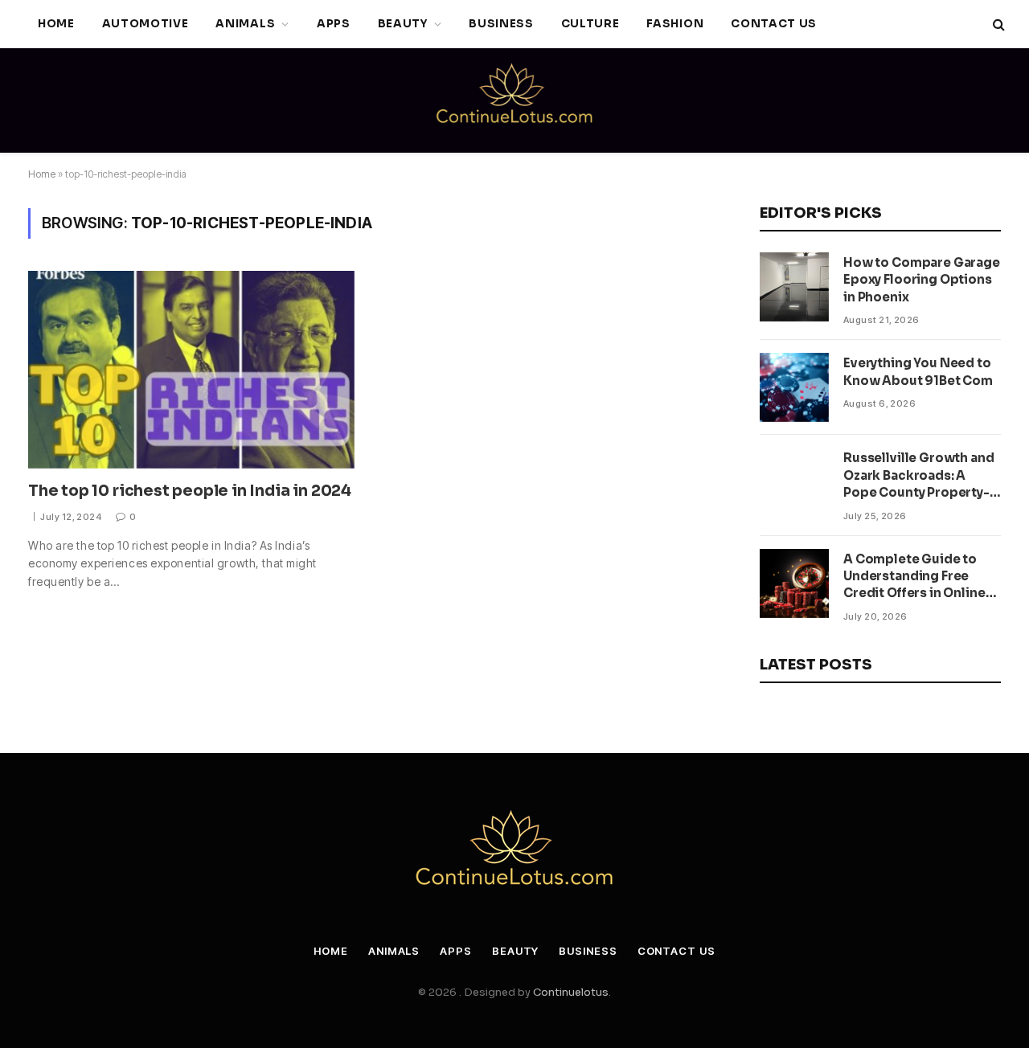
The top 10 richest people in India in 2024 (189, 491)
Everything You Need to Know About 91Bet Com (918, 371)
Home (56, 24)
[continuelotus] (514, 100)
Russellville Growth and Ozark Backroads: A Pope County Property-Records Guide (918, 475)
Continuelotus (571, 992)
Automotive (145, 24)
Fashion (674, 24)
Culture (590, 24)
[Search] (997, 24)
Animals (245, 24)
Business (501, 24)
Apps (334, 24)
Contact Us (774, 24)
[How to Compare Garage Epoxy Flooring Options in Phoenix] (794, 286)
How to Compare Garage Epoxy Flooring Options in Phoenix (921, 280)
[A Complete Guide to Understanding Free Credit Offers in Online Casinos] (794, 583)
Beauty (403, 24)
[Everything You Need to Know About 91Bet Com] (794, 387)
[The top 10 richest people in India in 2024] (191, 370)
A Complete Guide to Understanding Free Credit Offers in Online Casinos (914, 576)
